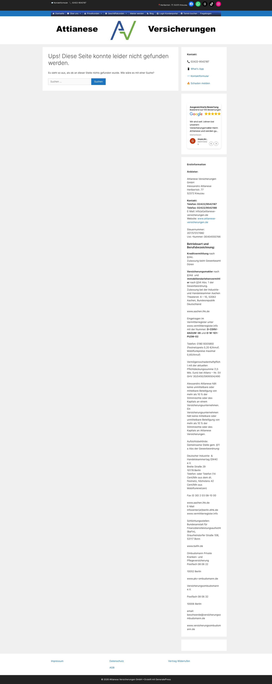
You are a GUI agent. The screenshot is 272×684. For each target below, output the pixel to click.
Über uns (74, 13)
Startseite (59, 13)
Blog (152, 13)
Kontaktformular (61, 3)
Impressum (57, 661)
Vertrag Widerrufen (179, 661)
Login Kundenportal (169, 13)
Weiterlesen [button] (195, 135)
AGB (112, 667)
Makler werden (137, 13)
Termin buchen (190, 13)
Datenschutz (117, 661)
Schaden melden (200, 83)
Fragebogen (206, 13)
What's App (197, 68)
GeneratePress (163, 679)
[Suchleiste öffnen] (219, 12)
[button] (216, 144)
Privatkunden (93, 13)
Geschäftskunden (116, 13)
